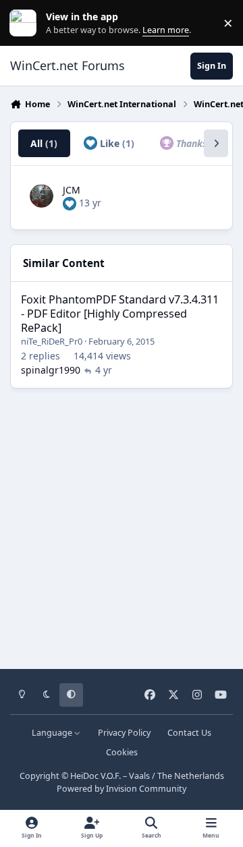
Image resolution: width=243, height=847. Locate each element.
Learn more (26, 23)
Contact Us (189, 732)
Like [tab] (115, 143)
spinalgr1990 (50, 369)
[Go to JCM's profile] (41, 196)
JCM (71, 189)
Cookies (122, 752)
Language (53, 732)
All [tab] (43, 143)
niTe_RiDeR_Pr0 (51, 341)
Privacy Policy (124, 732)
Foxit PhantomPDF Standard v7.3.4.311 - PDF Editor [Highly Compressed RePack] (120, 313)
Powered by (121, 788)
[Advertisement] (121, 524)
